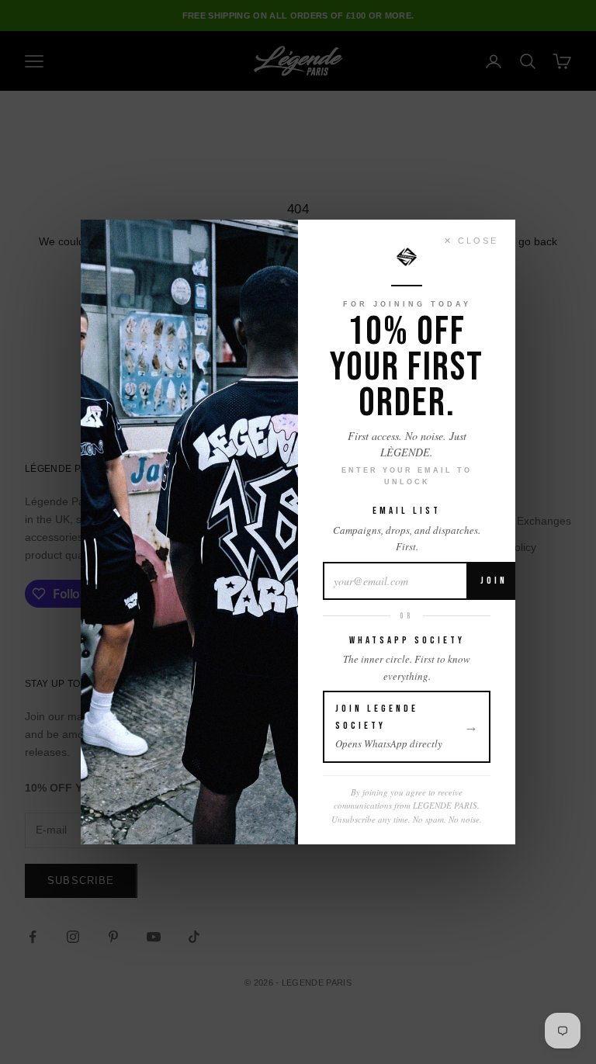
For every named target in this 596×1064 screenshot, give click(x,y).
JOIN (494, 580)
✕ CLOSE (471, 240)
